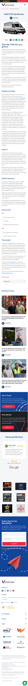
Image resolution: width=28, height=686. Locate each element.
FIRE (13, 677)
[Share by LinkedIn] (16, 40)
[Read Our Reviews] (14, 467)
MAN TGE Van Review (14, 8)
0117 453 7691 (7, 602)
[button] (0, 445)
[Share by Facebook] (11, 40)
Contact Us (8, 406)
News (7, 8)
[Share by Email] (22, 40)
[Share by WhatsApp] (19, 40)
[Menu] (24, 5)
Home (3, 8)
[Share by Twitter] (13, 40)
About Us (8, 427)
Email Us (15, 602)
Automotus (8, 677)
